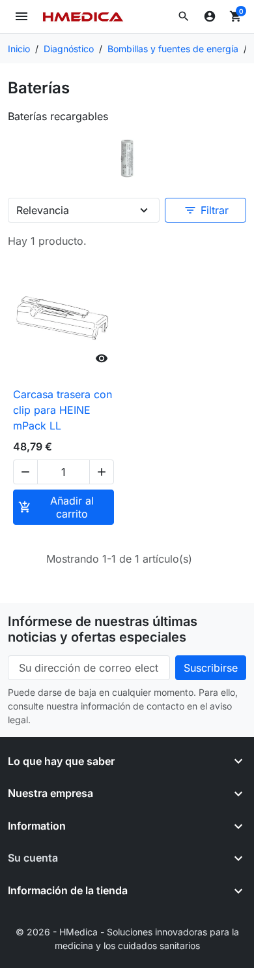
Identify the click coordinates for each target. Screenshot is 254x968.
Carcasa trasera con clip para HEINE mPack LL (62, 410)
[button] (183, 16)
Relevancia (42, 210)
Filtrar (206, 210)
